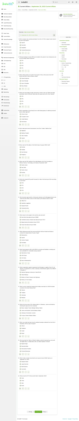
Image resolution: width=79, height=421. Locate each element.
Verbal (63, 57)
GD (62, 73)
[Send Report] (28, 53)
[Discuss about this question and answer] (23, 53)
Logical (63, 55)
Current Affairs (25, 9)
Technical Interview (66, 77)
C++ (63, 67)
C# (65, 67)
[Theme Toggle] (72, 2)
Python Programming (66, 63)
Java (63, 69)
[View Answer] (20, 53)
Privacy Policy (75, 418)
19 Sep (30, 411)
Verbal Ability (64, 48)
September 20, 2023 (33, 9)
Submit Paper (65, 83)
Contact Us (65, 418)
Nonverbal (64, 58)
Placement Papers (66, 81)
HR (62, 75)
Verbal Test (64, 50)
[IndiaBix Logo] (8, 4)
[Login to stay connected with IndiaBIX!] (76, 2)
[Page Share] (68, 2)
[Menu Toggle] (19, 2)
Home (19, 9)
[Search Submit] (53, 2)
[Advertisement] (37, 20)
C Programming (65, 65)
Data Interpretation (66, 44)
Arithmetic (64, 42)
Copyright (70, 418)
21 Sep (44, 411)
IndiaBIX (24, 2)
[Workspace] (26, 53)
